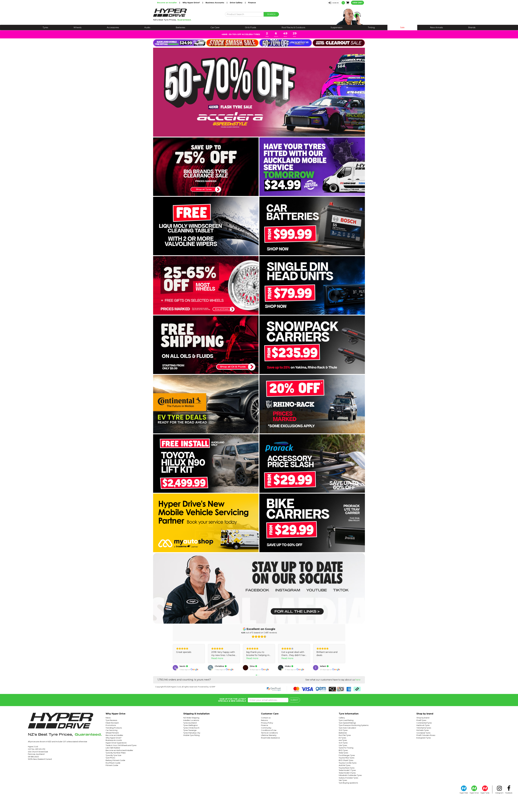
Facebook (508, 793)
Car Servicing (111, 730)
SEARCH (271, 14)
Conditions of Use (268, 730)
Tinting (371, 27)
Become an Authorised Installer (119, 750)
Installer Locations (191, 720)
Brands (471, 27)
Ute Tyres (343, 745)
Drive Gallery (236, 2)
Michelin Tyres (422, 730)
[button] (333, 3)
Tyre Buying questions (348, 783)
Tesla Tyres (343, 753)
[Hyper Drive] (187, 15)
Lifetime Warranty (268, 735)
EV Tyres (342, 738)
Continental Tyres (424, 723)
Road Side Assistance (270, 738)
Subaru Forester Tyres (348, 778)
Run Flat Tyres (345, 735)
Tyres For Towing (346, 748)
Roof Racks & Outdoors (293, 27)
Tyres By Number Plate (116, 753)
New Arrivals (436, 27)
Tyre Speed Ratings (347, 723)
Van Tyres (343, 780)
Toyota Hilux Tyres (346, 758)
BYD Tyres (343, 750)
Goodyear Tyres (423, 733)
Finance (252, 2)
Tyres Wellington (190, 725)
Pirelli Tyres (421, 720)
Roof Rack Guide (113, 763)
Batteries (180, 27)
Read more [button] (182, 658)
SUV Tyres (343, 730)
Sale (402, 27)
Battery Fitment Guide (115, 760)
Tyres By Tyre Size (113, 755)
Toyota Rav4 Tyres (346, 768)
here (357, 679)
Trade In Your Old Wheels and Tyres (121, 745)
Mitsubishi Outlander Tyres (350, 775)
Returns (264, 720)
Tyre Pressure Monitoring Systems (353, 725)
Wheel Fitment (112, 733)
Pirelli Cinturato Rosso (425, 735)
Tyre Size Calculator (347, 728)
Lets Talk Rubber (113, 748)
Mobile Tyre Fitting (191, 735)
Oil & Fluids (250, 27)
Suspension (336, 27)
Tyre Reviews (111, 720)
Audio (147, 27)
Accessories (113, 27)
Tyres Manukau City (191, 733)
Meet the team (112, 723)
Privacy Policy (267, 723)
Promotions (111, 725)
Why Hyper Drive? (191, 2)
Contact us (265, 718)
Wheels (77, 27)
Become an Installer (167, 2)
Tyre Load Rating (346, 720)
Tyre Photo (110, 758)
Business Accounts (215, 2)
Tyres (45, 27)
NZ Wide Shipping (191, 718)
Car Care (215, 27)
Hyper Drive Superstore (116, 743)
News (108, 718)
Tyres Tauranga (189, 730)
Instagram (499, 793)
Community (266, 728)
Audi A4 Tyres (344, 765)
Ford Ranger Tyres (347, 755)
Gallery (342, 718)
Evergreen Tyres (423, 738)
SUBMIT (294, 700)
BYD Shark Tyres (346, 760)
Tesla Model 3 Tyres (347, 773)
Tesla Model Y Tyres (347, 770)
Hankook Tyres (423, 725)
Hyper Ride (464, 793)
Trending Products (114, 728)
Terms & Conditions (269, 733)
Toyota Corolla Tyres (347, 763)
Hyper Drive (474, 793)
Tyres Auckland (190, 723)
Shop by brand (422, 718)
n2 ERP (212, 687)
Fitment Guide (112, 765)
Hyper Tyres (484, 793)
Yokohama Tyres (423, 728)
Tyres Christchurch (191, 728)
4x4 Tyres (343, 740)
